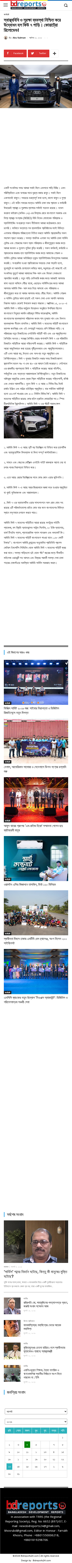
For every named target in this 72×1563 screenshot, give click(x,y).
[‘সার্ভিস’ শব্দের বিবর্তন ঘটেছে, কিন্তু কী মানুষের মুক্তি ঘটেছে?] (36, 1241)
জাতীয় (26, 1299)
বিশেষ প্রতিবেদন (29, 1321)
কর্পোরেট (6, 14)
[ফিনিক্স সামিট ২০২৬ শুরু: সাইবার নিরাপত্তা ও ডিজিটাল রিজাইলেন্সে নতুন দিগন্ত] (36, 682)
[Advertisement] (36, 146)
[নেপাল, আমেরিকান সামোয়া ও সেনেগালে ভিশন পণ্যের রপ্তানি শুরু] (36, 741)
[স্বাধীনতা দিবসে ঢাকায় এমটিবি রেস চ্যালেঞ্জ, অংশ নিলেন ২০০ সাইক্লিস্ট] (36, 912)
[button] (65, 5)
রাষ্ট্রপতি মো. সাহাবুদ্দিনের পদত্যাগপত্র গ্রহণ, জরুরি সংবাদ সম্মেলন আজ (46, 1304)
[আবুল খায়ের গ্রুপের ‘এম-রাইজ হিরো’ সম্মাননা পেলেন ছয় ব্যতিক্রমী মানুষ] (36, 799)
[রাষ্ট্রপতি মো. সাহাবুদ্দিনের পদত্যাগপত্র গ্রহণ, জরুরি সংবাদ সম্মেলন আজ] (12, 1306)
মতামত (6, 1267)
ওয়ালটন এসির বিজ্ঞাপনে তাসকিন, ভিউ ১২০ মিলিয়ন (30, 884)
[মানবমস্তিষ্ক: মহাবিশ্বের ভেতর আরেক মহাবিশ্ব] (12, 1328)
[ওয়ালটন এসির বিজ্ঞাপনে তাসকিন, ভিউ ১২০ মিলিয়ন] (36, 858)
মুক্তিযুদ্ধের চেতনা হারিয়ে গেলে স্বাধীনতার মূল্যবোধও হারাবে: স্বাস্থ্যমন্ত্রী (44, 1349)
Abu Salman (19, 38)
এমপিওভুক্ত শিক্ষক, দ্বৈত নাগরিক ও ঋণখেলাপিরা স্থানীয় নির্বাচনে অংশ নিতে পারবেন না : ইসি (43, 1373)
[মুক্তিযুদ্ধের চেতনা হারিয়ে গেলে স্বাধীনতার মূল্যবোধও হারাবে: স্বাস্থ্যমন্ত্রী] (12, 1351)
